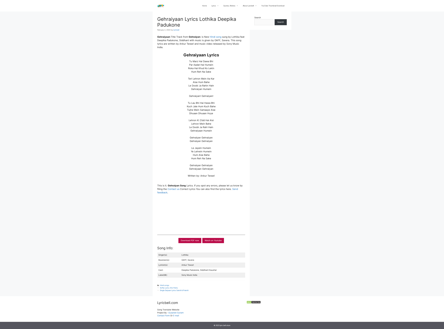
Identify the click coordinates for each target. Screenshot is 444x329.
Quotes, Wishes (229, 6)
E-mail (176, 315)
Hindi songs (164, 285)
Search (257, 17)
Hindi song (215, 36)
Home (204, 6)
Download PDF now (190, 240)
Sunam (180, 313)
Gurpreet (172, 313)
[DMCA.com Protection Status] (254, 303)
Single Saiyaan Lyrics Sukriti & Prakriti (174, 290)
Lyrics (213, 6)
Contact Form (163, 315)
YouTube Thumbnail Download (272, 6)
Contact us (173, 189)
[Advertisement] (201, 214)
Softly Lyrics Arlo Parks (169, 288)
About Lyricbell (248, 6)
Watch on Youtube (213, 240)
